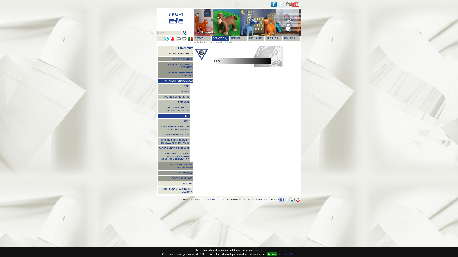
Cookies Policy (287, 254)
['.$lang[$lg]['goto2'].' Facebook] (274, 4)
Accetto (272, 254)
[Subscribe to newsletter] (178, 38)
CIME (186, 86)
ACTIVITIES (219, 38)
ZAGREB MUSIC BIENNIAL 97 (174, 148)
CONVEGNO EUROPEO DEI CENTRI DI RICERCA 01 (175, 127)
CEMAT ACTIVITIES (183, 59)
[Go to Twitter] (281, 4)
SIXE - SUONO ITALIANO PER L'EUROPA (178, 190)
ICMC (186, 121)
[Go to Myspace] (292, 199)
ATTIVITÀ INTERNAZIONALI (179, 81)
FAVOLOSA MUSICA (182, 178)
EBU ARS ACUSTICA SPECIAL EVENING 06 (178, 109)
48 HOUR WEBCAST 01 (177, 135)
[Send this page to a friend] (172, 38)
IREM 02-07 (183, 102)
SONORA (188, 184)
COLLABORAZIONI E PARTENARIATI (182, 166)
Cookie (213, 199)
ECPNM (185, 91)
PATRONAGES (185, 173)
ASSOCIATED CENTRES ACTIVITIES (180, 65)
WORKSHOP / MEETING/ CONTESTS (180, 74)
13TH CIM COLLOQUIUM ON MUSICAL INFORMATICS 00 (175, 141)
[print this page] (184, 38)
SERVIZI (235, 38)
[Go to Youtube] (292, 4)
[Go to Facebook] (281, 199)
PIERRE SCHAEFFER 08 (176, 97)
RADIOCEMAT (185, 48)
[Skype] (166, 38)
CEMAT (199, 38)
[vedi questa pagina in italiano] (190, 38)
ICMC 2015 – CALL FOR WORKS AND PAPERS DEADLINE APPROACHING (175, 156)
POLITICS (289, 38)
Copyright (222, 199)
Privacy (206, 199)
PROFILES (272, 38)
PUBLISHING (256, 38)
